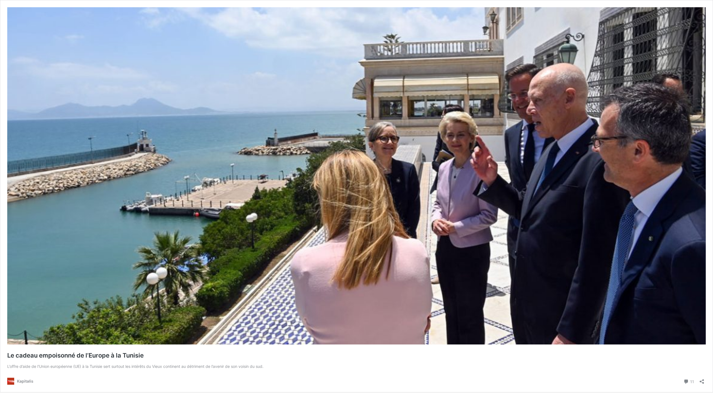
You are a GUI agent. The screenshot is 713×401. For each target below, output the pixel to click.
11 (691, 381)
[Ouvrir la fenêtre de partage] (702, 379)
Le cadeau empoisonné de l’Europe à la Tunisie (75, 355)
